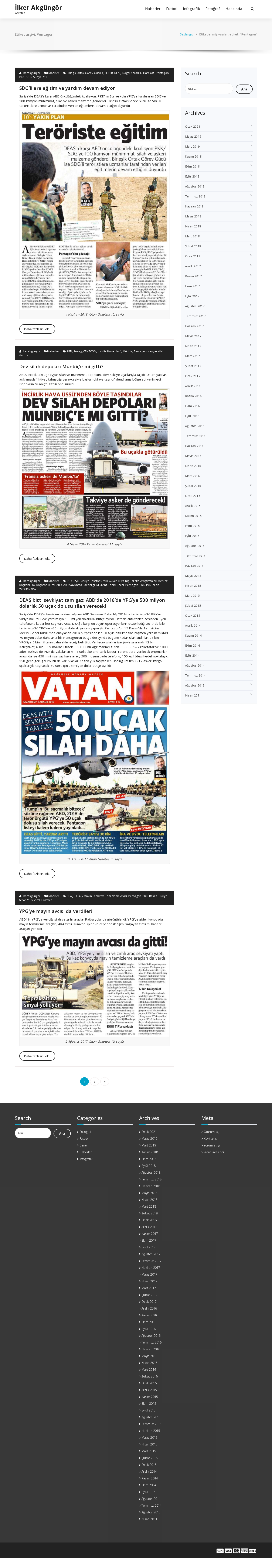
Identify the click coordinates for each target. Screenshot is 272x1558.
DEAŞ (117, 73)
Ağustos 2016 (194, 426)
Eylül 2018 (192, 176)
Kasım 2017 (193, 276)
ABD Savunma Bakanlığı (79, 585)
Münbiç (127, 351)
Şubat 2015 (193, 605)
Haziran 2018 (194, 206)
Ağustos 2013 (194, 685)
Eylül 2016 (192, 416)
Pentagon (162, 73)
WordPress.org (214, 1152)
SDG (29, 77)
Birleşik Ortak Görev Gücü (84, 73)
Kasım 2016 (193, 396)
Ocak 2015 (192, 615)
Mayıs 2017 (193, 336)
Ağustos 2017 (194, 306)
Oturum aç (211, 1132)
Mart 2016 (192, 476)
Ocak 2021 (192, 126)
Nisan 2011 (193, 695)
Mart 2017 (192, 356)
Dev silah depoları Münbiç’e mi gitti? (61, 366)
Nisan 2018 (193, 226)
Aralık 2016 (193, 386)
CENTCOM (89, 351)
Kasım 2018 (193, 156)
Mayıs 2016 (193, 456)
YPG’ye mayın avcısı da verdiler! (55, 911)
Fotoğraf (212, 8)
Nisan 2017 (193, 346)
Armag (78, 351)
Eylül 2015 (192, 536)
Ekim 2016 (192, 406)
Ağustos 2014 (194, 665)
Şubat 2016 (193, 486)
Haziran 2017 (194, 326)
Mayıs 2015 (193, 576)
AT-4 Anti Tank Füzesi (110, 585)
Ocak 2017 (192, 376)
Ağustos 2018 (194, 186)
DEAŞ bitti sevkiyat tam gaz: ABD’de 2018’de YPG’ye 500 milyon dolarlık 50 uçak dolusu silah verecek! (92, 603)
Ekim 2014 (192, 645)
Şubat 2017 (193, 366)
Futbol (171, 8)
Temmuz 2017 (195, 316)
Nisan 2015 (193, 586)
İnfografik (191, 8)
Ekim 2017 (192, 286)
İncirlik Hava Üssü (110, 351)
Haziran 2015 (194, 566)
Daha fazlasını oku (37, 329)
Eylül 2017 (192, 296)
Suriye (37, 77)
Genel (83, 1145)
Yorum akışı (212, 1145)
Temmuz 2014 (195, 675)
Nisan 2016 (193, 466)
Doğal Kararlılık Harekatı (138, 73)
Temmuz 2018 (195, 196)
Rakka (153, 896)
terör (22, 900)
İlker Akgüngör (38, 7)
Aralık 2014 (193, 625)
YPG (46, 77)
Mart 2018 (192, 236)
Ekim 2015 (192, 526)
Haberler (153, 8)
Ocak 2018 (192, 256)
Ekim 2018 (192, 166)
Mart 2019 (192, 146)
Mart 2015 (192, 596)
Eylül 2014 (192, 655)
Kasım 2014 (193, 635)
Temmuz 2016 (195, 436)
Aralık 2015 (193, 506)
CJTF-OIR (107, 73)
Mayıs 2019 (193, 136)
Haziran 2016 (194, 446)
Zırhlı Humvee (43, 900)
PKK (22, 77)
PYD (149, 585)
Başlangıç (186, 34)
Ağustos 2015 (194, 546)
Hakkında (233, 8)
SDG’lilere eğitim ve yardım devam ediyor (67, 88)
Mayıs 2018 (193, 216)
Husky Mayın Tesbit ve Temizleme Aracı (101, 896)
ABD (69, 351)
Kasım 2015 (193, 516)
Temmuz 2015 (195, 556)
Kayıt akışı (210, 1138)
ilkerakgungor (30, 73)
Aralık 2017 (193, 266)
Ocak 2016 (192, 496)
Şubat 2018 (193, 246)
